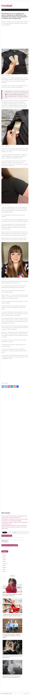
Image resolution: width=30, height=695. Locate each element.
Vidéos (4, 571)
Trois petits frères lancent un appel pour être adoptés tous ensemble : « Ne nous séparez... (12, 636)
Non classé (5, 563)
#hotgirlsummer (13, 96)
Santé (4, 569)
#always (19, 94)
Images (4, 559)
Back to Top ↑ (26, 693)
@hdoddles (7, 91)
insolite (4, 561)
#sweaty (23, 94)
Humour (4, 557)
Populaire (12, 575)
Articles (4, 553)
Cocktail (6, 5)
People (4, 565)
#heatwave (9, 94)
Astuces (4, 555)
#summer (7, 96)
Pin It (15, 532)
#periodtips (14, 94)
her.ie (6, 383)
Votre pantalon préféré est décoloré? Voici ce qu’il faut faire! (14, 525)
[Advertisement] (14, 37)
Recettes (4, 567)
